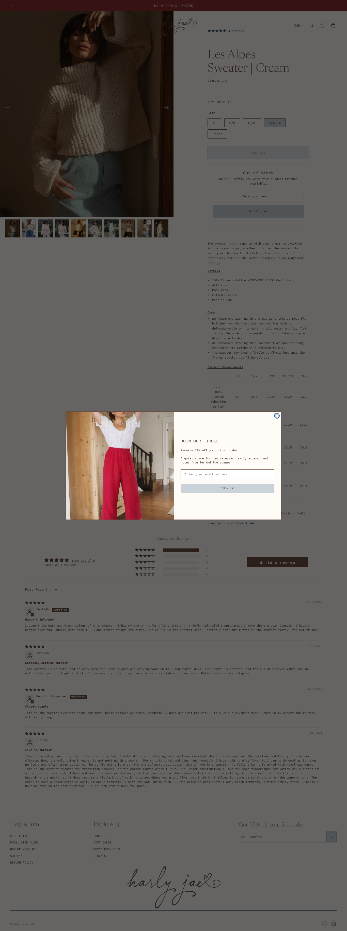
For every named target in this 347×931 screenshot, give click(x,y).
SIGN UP (227, 488)
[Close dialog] (276, 415)
